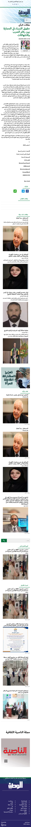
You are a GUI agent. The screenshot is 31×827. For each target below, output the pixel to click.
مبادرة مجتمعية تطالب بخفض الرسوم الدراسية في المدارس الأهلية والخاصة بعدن (16, 625)
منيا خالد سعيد (25, 258)
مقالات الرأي (10, 808)
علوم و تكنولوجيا (23, 805)
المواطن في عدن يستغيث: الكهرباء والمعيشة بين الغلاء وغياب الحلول (18, 255)
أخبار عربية (24, 807)
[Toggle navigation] (26, 20)
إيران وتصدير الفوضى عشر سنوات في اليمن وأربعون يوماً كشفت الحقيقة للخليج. (15, 293)
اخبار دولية (10, 805)
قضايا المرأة (24, 801)
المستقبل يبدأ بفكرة (22, 218)
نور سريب (25, 51)
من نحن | (21, 2)
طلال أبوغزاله (25, 220)
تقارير (11, 803)
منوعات (11, 810)
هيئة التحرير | (15, 2)
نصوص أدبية (24, 808)
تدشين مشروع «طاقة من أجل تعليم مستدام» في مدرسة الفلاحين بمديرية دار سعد (16, 551)
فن (12, 807)
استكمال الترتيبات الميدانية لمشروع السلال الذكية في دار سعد (15, 691)
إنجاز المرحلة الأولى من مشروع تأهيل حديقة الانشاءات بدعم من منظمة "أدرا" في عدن (16, 658)
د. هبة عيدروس (25, 332)
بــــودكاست (10, 801)
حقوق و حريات (23, 810)
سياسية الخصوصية (8, 812)
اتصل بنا (10, 2)
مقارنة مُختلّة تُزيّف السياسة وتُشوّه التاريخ (16, 330)
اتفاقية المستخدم (23, 814)
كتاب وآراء (25, 391)
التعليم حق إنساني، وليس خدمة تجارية (17, 395)
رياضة (25, 812)
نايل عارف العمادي (24, 296)
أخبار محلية (24, 803)
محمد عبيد (26, 506)
